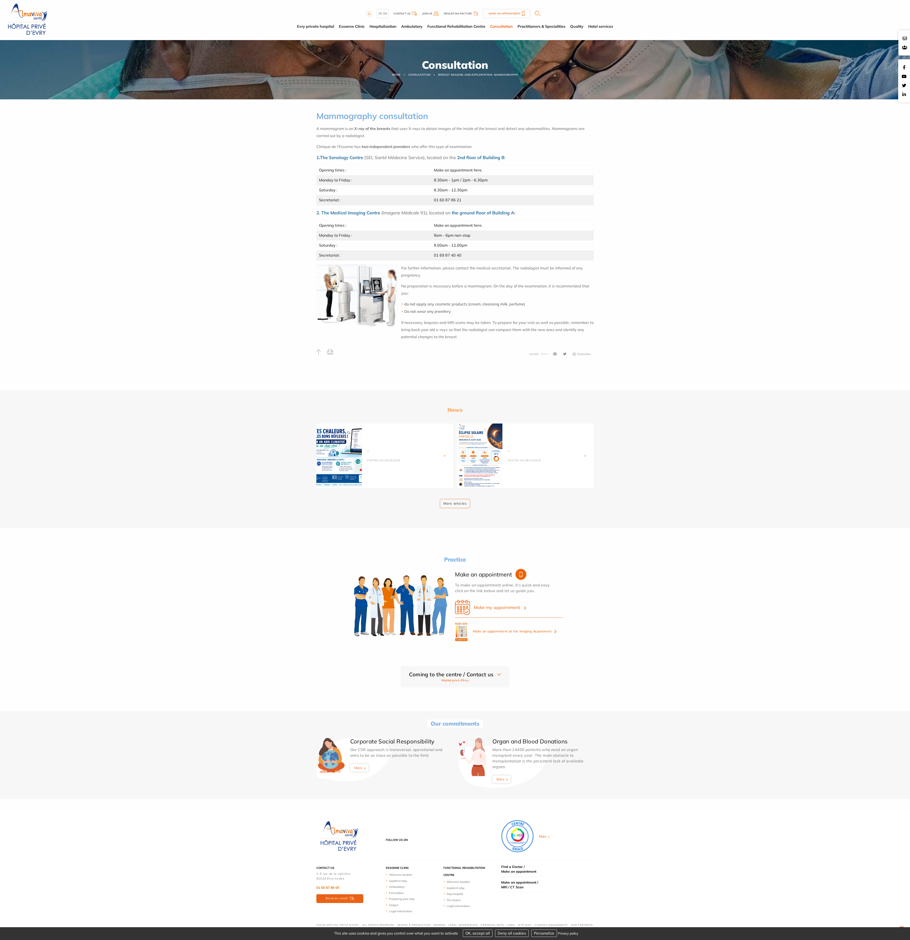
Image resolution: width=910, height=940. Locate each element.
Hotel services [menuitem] (600, 26)
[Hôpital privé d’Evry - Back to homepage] (27, 19)
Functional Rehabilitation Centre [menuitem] (456, 26)
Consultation (419, 74)
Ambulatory (397, 887)
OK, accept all (477, 933)
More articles (455, 503)
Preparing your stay (401, 899)
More (358, 768)
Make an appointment (505, 13)
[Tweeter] (565, 354)
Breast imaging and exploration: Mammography (478, 74)
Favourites (584, 354)
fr (380, 13)
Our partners (582, 924)
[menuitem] (403, 874)
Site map (525, 924)
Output (393, 905)
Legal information (400, 911)
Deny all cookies (512, 933)
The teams (454, 900)
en (385, 13)
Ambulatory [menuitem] (412, 26)
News (454, 409)
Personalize (544, 933)
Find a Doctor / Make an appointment (518, 869)
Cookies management (551, 924)
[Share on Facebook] (555, 354)
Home (396, 74)
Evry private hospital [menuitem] (315, 26)
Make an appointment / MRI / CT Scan (519, 884)
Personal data (492, 924)
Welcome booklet (400, 874)
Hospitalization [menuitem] (382, 26)
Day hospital (455, 894)
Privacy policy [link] (568, 933)
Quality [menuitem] (576, 26)
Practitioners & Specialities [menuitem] (541, 26)
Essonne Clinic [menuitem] (352, 26)
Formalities (396, 893)
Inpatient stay (398, 881)
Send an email (337, 898)
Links (511, 924)
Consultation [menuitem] (501, 26)
